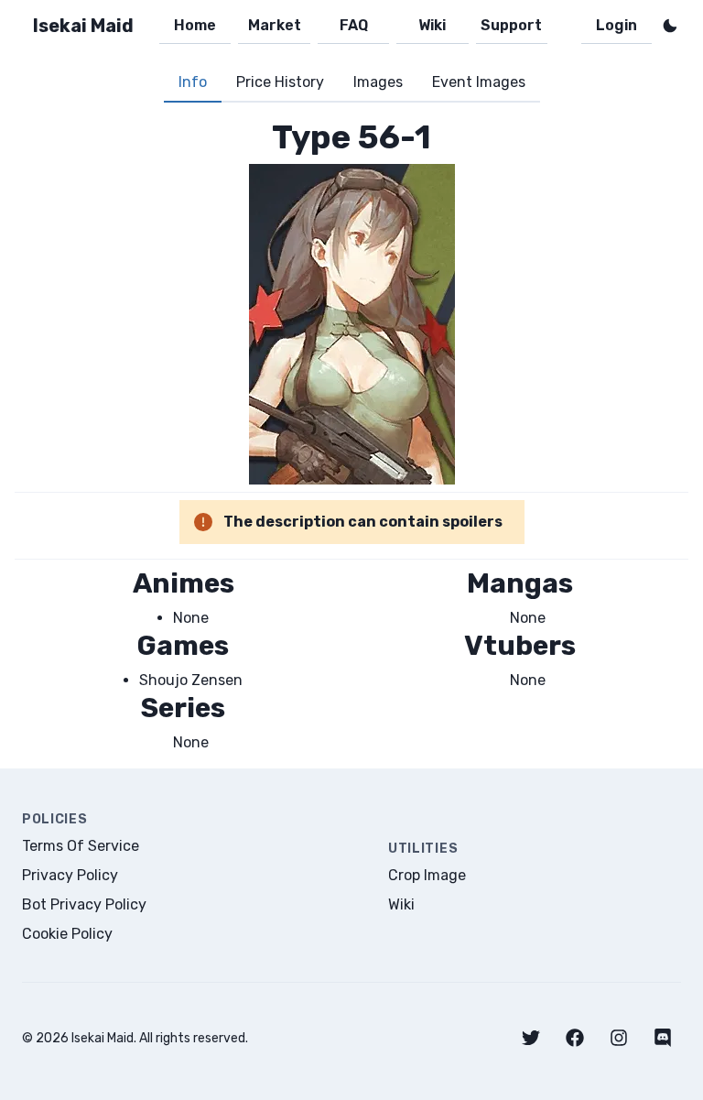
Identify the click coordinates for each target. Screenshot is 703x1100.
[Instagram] (618, 1037)
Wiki (432, 25)
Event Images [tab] (478, 82)
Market (274, 25)
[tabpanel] (351, 435)
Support (511, 25)
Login (616, 25)
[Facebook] (575, 1037)
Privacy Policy (70, 875)
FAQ (354, 25)
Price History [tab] (280, 82)
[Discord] (662, 1037)
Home (195, 25)
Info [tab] (192, 82)
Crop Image (427, 875)
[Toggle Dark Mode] (670, 25)
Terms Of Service (80, 846)
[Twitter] (531, 1037)
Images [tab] (378, 82)
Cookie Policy (67, 933)
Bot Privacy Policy (84, 904)
